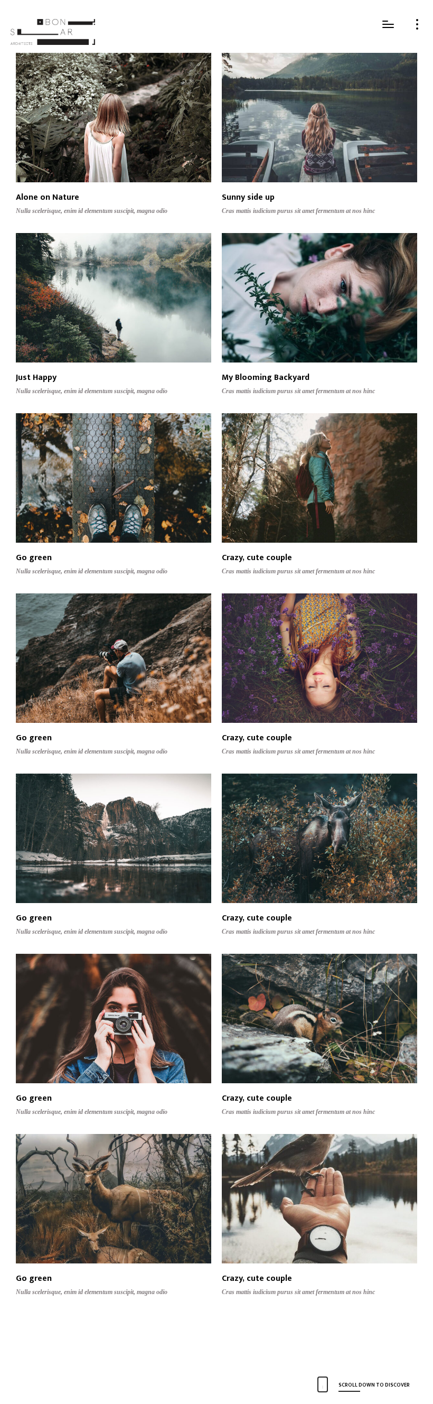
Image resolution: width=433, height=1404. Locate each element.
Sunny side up (248, 197)
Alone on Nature (47, 197)
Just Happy (36, 377)
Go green (34, 558)
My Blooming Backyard (265, 377)
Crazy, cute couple (257, 558)
